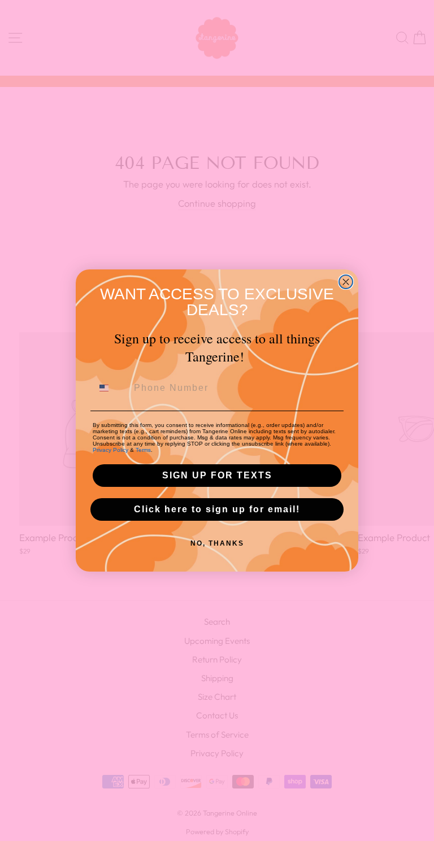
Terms (143, 450)
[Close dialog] (346, 282)
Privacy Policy (110, 450)
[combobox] (110, 388)
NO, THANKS (217, 543)
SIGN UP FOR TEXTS (217, 475)
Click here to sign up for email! (217, 509)
